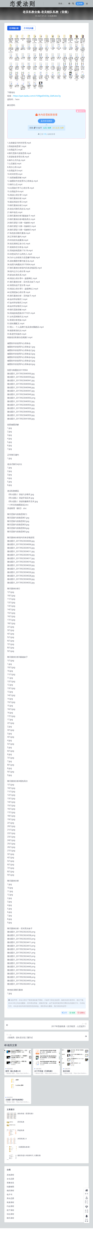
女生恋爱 (10, 1179)
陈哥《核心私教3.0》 (14, 1071)
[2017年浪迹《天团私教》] (46, 1057)
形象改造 (10, 1182)
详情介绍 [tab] (15, 28)
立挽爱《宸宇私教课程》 (15, 1099)
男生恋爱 (10, 1198)
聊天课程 (10, 1218)
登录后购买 (47, 121)
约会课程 (10, 1206)
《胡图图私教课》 (24, 1147)
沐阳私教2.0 (22, 1138)
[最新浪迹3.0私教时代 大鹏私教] (11, 1157)
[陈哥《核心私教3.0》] (17, 1057)
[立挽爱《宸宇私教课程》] (17, 1086)
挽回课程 (10, 1190)
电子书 (9, 1194)
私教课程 (53, 16)
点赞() (82, 1013)
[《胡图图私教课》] (11, 1149)
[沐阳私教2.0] (11, 1141)
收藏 (73, 1013)
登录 (80, 4)
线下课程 (10, 1210)
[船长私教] (75, 1057)
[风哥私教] (11, 1124)
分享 (65, 1013)
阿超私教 (20, 1130)
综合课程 (10, 1214)
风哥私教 (20, 1122)
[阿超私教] (11, 1132)
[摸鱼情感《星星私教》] (11, 1116)
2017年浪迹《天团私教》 (43, 1071)
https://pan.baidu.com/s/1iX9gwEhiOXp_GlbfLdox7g (37, 96)
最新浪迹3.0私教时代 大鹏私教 (29, 1155)
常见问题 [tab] (29, 28)
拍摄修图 (10, 1186)
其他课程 (10, 1175)
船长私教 (66, 1071)
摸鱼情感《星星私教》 (25, 1113)
